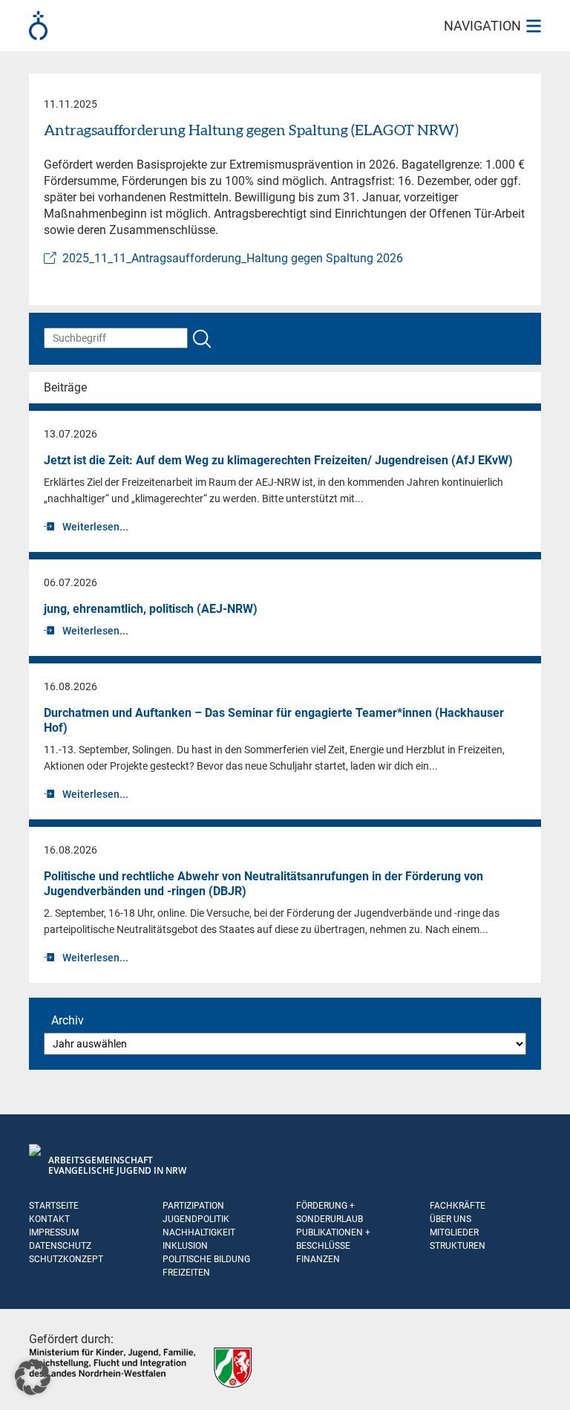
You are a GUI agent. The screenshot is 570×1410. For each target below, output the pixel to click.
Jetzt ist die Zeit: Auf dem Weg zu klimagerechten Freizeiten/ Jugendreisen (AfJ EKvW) (278, 460)
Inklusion (185, 1246)
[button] (32, 1377)
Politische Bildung (206, 1259)
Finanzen (318, 1259)
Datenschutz (60, 1246)
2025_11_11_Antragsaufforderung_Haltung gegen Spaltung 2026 (232, 258)
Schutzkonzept (66, 1259)
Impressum (54, 1232)
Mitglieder (454, 1232)
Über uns (450, 1219)
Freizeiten (186, 1272)
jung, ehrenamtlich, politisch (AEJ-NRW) (151, 609)
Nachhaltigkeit (199, 1232)
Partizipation (193, 1206)
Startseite (54, 1206)
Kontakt (49, 1219)
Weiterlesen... (95, 527)
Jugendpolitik (196, 1219)
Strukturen (457, 1246)
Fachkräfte (457, 1206)
